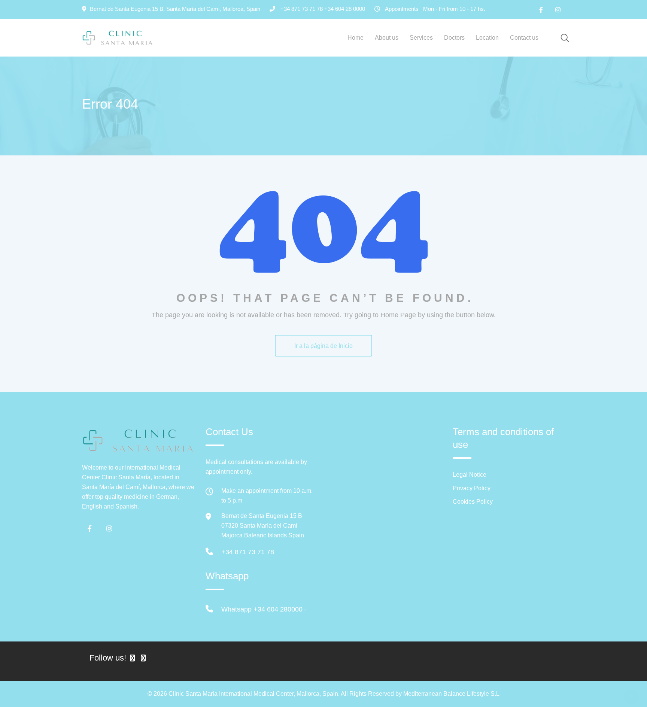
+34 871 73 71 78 (247, 552)
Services (421, 37)
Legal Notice (469, 474)
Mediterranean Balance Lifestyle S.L (451, 694)
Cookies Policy (473, 501)
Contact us (524, 37)
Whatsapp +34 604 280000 (262, 609)
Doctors (454, 37)
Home (355, 37)
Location (487, 37)
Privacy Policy (471, 488)
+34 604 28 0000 (344, 9)
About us (386, 37)
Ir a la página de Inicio (323, 346)
